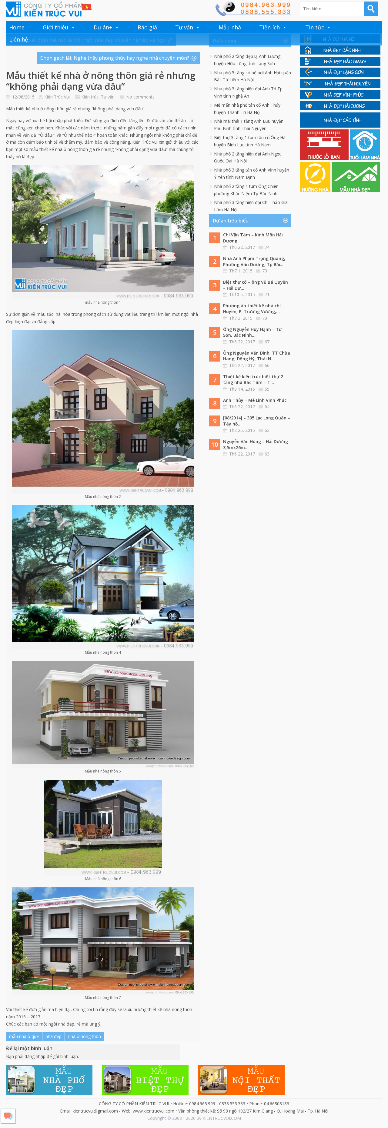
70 (264, 318)
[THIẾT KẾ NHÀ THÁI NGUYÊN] (340, 86)
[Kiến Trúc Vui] (49, 9)
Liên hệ (18, 39)
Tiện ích (269, 27)
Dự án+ (103, 27)
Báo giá (147, 27)
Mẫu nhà (230, 27)
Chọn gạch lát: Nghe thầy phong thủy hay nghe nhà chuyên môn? (114, 58)
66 (267, 365)
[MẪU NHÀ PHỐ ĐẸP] (49, 1093)
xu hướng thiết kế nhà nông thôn (160, 1009)
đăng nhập (35, 1056)
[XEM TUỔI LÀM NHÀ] (365, 158)
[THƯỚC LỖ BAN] (325, 158)
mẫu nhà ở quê (24, 1036)
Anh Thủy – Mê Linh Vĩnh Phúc (254, 400)
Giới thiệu (55, 27)
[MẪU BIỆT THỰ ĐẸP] (145, 1093)
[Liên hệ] (253, 14)
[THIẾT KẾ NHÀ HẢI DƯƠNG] (340, 109)
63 (267, 430)
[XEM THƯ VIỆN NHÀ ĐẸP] (356, 190)
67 (267, 342)
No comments (140, 97)
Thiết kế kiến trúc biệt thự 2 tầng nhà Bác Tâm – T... (253, 379)
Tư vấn (184, 27)
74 (267, 247)
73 (264, 271)
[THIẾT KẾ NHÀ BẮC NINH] (340, 53)
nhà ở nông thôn (84, 1036)
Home (17, 27)
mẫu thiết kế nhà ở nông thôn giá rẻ (64, 149)
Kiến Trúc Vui (57, 97)
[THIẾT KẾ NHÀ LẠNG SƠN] (340, 75)
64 (267, 406)
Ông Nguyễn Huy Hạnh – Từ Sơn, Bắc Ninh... (252, 332)
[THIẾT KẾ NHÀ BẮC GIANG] (340, 64)
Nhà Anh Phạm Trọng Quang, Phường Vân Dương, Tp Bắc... (254, 261)
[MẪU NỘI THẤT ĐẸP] (241, 1093)
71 (267, 294)
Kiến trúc (90, 97)
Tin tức (314, 27)
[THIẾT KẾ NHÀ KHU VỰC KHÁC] (340, 126)
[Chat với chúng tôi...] (8, 1122)
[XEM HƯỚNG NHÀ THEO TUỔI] (316, 190)
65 (267, 389)
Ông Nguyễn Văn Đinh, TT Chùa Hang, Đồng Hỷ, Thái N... (256, 356)
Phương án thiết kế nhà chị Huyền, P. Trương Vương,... (252, 309)
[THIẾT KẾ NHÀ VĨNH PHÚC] (340, 97)
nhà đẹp (53, 1036)
